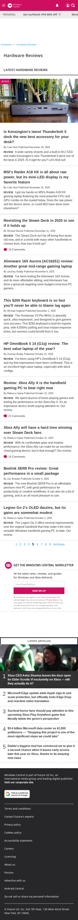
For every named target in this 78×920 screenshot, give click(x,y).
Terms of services (49, 597)
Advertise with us (14, 880)
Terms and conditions (17, 808)
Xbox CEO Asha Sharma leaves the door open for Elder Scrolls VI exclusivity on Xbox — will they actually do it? (39, 679)
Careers (9, 848)
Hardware (6, 44)
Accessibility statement (18, 840)
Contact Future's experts (19, 816)
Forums (8, 872)
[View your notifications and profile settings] (57, 5)
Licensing (10, 856)
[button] (73, 5)
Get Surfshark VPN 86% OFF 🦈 (42, 14)
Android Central (14, 888)
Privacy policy (12, 824)
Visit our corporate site (18, 782)
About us (9, 864)
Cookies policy (12, 832)
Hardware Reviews (26, 44)
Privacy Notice (52, 600)
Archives (59, 544)
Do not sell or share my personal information (31, 896)
